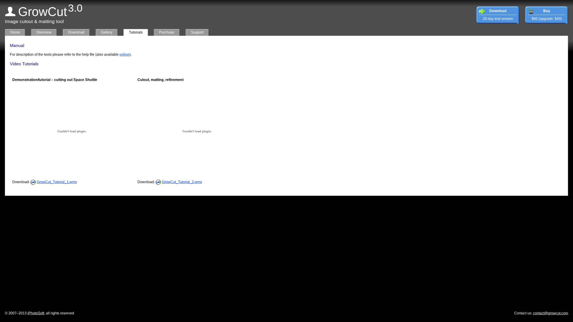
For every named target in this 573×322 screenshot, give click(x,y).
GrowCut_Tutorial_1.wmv (57, 182)
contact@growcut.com (550, 313)
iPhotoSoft (36, 313)
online (124, 54)
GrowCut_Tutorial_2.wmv (182, 182)
